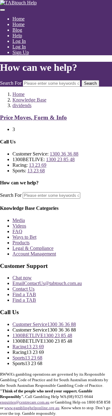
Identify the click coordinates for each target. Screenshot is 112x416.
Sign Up (20, 52)
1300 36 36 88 (64, 153)
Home (18, 18)
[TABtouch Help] (18, 2)
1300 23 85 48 (60, 159)
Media (18, 220)
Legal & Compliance (33, 248)
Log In (19, 41)
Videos (19, 225)
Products (21, 242)
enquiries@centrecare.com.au (24, 402)
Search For (10, 83)
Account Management (34, 253)
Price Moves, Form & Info (33, 117)
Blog (17, 30)
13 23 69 (37, 165)
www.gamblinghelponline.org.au (31, 407)
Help (17, 35)
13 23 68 (36, 170)
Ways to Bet (24, 237)
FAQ (17, 231)
